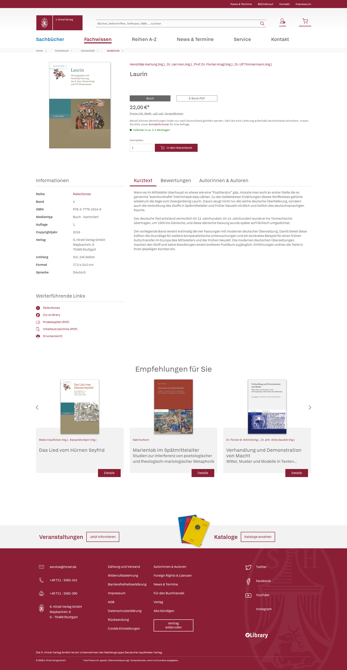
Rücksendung (118, 620)
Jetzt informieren (103, 537)
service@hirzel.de (63, 567)
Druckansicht (52, 336)
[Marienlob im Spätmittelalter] (173, 406)
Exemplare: (137, 140)
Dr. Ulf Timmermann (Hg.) (253, 64)
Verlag (158, 602)
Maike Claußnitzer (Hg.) (53, 440)
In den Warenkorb (179, 148)
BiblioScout (265, 4)
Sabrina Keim (141, 440)
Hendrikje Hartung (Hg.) (147, 64)
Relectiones (82, 194)
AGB (111, 602)
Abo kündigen (164, 611)
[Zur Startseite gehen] (59, 22)
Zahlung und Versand (124, 567)
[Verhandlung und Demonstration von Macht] (267, 406)
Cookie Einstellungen (124, 628)
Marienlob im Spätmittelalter (173, 455)
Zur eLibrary (51, 315)
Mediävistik (113, 51)
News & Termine (241, 4)
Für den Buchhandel (169, 593)
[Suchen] (262, 23)
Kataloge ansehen (257, 537)
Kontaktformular (159, 124)
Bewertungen (175, 180)
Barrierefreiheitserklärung (127, 584)
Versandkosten (138, 660)
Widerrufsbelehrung (123, 575)
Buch (150, 98)
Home (39, 51)
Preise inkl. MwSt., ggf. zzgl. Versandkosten (156, 113)
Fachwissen (62, 51)
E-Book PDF (197, 98)
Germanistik (88, 51)
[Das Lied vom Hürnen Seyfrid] (80, 406)
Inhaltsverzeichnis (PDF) (60, 329)
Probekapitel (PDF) (56, 322)
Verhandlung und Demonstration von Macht (263, 455)
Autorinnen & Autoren (223, 180)
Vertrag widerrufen (173, 625)
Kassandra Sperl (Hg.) (83, 440)
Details (109, 473)
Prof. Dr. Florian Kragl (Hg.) (213, 64)
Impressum (303, 4)
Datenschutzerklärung (125, 611)
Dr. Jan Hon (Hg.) (180, 64)
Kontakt (284, 4)
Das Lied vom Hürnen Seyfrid (72, 450)
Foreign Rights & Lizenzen (173, 575)
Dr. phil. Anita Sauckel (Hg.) (278, 440)
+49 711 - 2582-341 (63, 580)
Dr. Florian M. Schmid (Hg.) (243, 440)
